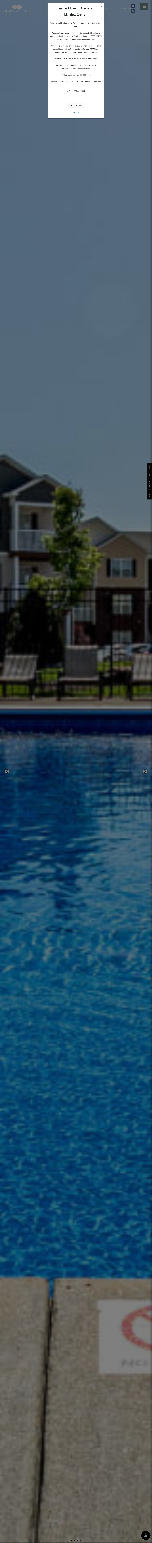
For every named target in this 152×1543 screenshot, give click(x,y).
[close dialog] (101, 6)
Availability (75, 106)
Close (76, 113)
